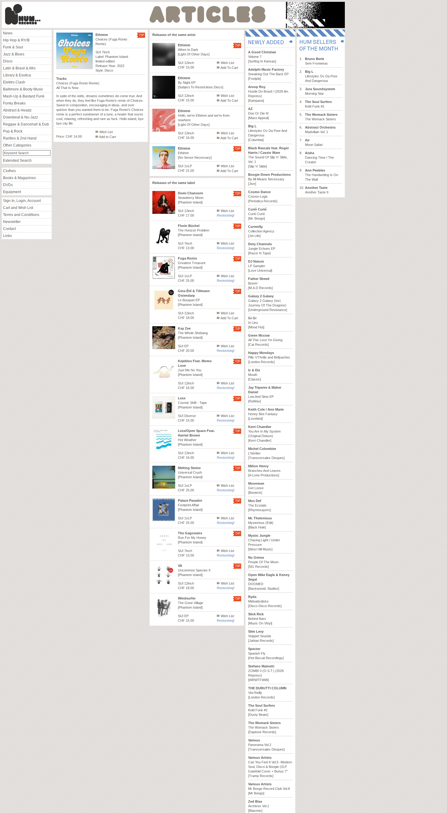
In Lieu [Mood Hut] (256, 322)
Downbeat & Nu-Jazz (20, 117)
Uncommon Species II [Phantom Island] (194, 570)
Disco (7, 61)
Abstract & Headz (17, 110)
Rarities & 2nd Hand (19, 138)
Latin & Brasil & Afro (19, 68)
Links (7, 236)
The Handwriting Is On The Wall (321, 174)
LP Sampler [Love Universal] (260, 266)
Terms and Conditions (21, 215)
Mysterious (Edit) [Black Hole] (260, 522)
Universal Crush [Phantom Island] (190, 472)
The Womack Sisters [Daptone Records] (264, 727)
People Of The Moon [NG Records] (263, 562)
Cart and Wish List (18, 208)
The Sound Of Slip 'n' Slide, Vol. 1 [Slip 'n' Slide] (268, 157)
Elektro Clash (14, 82)
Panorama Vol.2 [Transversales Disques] (266, 744)
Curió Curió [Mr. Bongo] (257, 213)
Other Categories (17, 145)
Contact (9, 229)
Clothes (9, 171)
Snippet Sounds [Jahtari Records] (261, 636)
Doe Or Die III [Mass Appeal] (258, 113)
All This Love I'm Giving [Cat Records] (265, 340)
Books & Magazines (19, 178)
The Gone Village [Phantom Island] (190, 602)
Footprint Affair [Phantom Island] (190, 505)
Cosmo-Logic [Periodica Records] (262, 196)
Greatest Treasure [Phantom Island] (192, 262)
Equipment (12, 192)
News (7, 33)
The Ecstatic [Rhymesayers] (259, 505)
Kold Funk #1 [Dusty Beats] (261, 710)
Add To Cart (229, 67)
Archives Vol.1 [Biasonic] (258, 806)
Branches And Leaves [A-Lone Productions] (264, 470)
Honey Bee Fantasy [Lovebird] (266, 414)
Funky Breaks (14, 103)
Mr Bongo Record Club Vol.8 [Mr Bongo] (269, 788)
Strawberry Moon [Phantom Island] (190, 197)
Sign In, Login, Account (22, 201)
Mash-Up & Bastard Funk (23, 96)
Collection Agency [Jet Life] (261, 231)
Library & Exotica (17, 75)
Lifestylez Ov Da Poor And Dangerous (321, 76)
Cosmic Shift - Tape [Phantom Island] (192, 402)
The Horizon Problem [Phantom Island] (193, 230)
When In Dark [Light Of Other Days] (194, 49)
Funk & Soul (13, 47)
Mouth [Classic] (254, 374)
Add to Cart (107, 137)
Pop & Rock (13, 131)
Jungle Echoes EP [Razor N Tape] (261, 248)
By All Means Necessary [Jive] (269, 179)
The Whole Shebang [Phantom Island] (193, 333)
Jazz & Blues (13, 54)
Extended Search (17, 160)
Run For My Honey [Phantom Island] (192, 537)
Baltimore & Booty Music (23, 89)
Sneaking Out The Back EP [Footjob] (268, 74)
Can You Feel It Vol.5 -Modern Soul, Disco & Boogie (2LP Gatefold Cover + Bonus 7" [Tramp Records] (270, 767)
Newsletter (12, 222)
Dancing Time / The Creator (319, 157)
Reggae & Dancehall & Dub (26, 124)
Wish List (106, 132)
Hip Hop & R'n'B (16, 40)
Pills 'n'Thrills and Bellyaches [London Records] (269, 357)
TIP (141, 35)
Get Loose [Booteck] (256, 488)
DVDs (8, 185)
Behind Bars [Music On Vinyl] (260, 618)
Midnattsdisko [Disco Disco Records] (265, 601)
